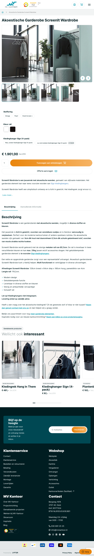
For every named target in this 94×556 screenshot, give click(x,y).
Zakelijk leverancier (11, 475)
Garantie (7, 487)
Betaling (6, 468)
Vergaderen (54, 468)
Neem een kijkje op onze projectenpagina (64, 317)
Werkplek (53, 456)
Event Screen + (28, 116)
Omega (7, 116)
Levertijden (8, 483)
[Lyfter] (15, 553)
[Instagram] (53, 534)
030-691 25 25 (57, 526)
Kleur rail (7, 124)
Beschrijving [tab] (9, 207)
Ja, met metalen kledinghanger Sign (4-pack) (55, 143)
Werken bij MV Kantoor (13, 513)
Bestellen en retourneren (14, 464)
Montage (7, 479)
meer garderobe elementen (42, 314)
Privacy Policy (67, 553)
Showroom (8, 517)
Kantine (52, 464)
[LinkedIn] (57, 534)
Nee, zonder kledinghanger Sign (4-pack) (19, 143)
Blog (5, 525)
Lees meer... (7, 195)
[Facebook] (50, 534)
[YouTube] (64, 534)
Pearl (16, 116)
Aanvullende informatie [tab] (30, 207)
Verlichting (53, 479)
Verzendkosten (9, 472)
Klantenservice (9, 460)
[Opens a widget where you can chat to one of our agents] (85, 552)
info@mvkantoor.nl (59, 530)
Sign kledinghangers (40, 253)
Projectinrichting (10, 505)
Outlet (51, 487)
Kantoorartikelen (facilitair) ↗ (61, 491)
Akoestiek (53, 460)
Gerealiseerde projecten (13, 509)
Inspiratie (7, 521)
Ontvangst (53, 472)
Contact (6, 456)
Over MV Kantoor (10, 502)
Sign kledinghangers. (60, 183)
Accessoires (54, 483)
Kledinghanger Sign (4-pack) (16, 138)
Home (5, 12)
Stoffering (7, 112)
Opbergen (53, 475)
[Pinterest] (60, 534)
